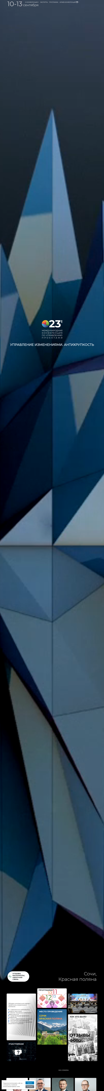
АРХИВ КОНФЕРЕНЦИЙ (68, 2)
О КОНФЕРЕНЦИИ (31, 2)
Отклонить (30, 1086)
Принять (29, 1083)
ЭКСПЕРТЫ (44, 2)
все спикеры (64, 1070)
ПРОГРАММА (53, 2)
